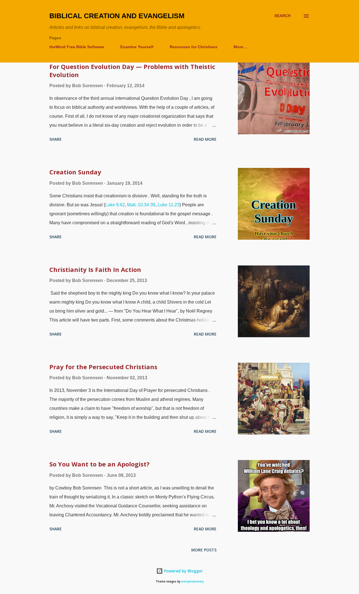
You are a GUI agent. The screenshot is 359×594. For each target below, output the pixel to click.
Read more (205, 139)
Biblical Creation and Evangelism (117, 16)
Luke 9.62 (115, 204)
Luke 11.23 (169, 204)
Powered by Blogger (183, 571)
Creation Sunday (75, 172)
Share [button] (55, 139)
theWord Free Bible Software (76, 47)
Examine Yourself (136, 47)
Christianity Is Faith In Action (95, 269)
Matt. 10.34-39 (141, 204)
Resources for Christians (193, 47)
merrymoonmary (192, 581)
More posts (204, 550)
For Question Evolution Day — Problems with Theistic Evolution (132, 70)
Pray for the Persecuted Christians (103, 366)
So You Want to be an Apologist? (99, 464)
